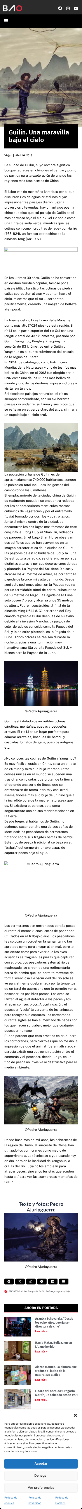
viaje (67, 1291)
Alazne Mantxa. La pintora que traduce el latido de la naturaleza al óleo (56, 1371)
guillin (42, 1291)
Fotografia (33, 1291)
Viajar (8, 155)
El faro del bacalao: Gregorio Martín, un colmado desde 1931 (56, 1393)
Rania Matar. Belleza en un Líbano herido (53, 1345)
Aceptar (41, 1463)
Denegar (41, 1475)
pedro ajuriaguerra (55, 1291)
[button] (75, 1415)
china (24, 1291)
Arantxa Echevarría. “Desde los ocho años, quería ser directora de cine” (54, 1322)
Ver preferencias (41, 1487)
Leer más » (41, 1331)
